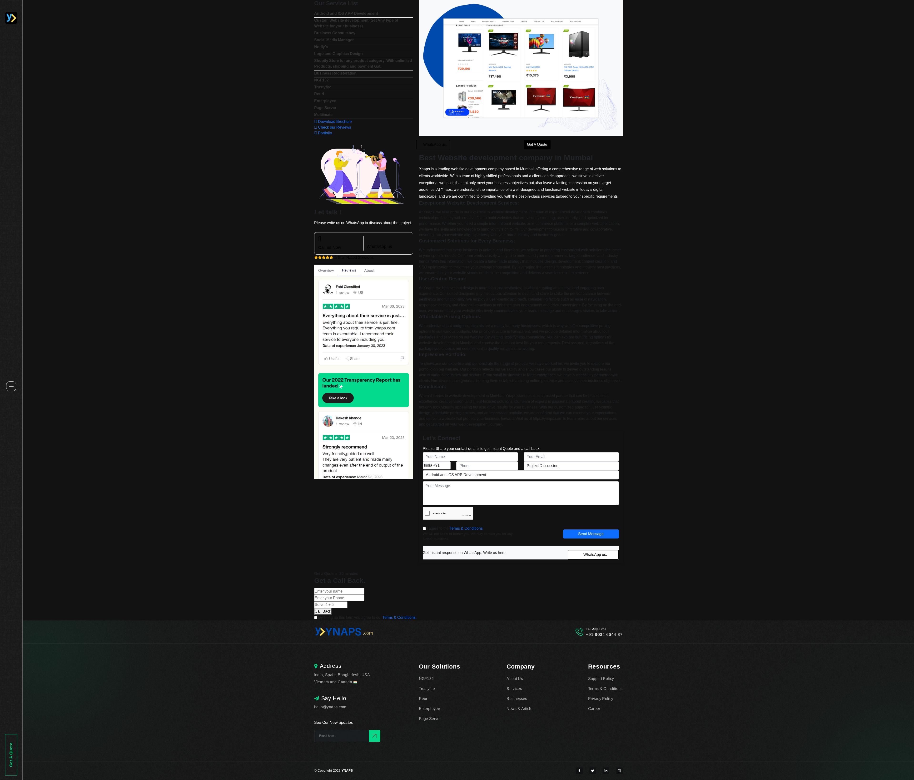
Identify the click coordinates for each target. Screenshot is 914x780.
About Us (515, 679)
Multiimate (323, 115)
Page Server (325, 108)
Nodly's (321, 47)
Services (514, 689)
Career (594, 709)
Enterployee (325, 101)
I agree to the (455, 528)
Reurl (319, 94)
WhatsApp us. (435, 144)
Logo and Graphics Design (338, 54)
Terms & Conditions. (399, 617)
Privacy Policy (600, 699)
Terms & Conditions (466, 528)
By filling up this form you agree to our (367, 617)
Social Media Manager (334, 40)
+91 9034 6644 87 (604, 634)
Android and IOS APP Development (346, 13)
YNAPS (347, 770)
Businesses (517, 699)
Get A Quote (11, 755)
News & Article (519, 709)
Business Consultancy (334, 33)
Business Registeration (335, 73)
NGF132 (321, 80)
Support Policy (601, 679)
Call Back (323, 611)
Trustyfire (322, 87)
